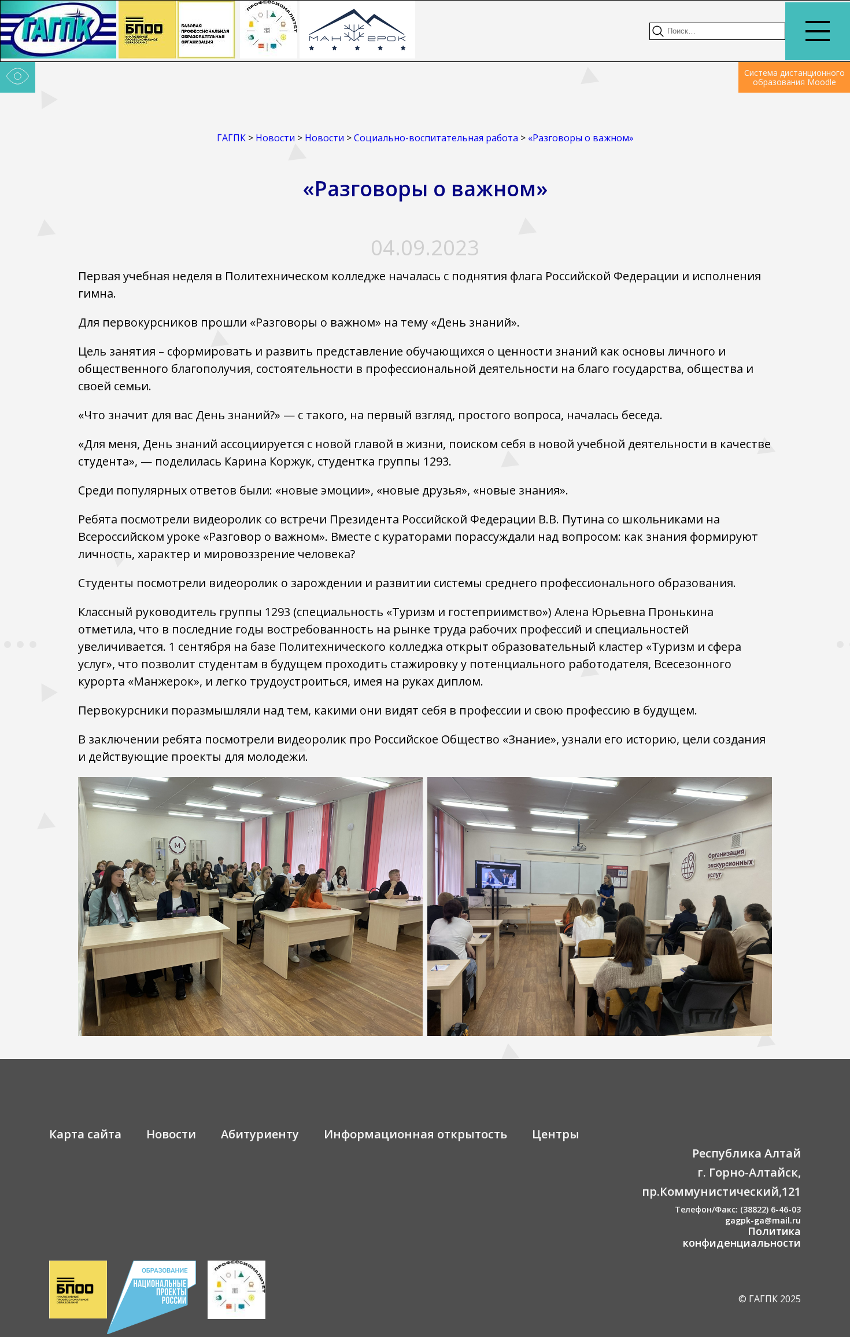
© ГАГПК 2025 (769, 1298)
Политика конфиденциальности (742, 1237)
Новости (171, 1134)
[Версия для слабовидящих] (17, 77)
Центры (555, 1134)
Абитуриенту (260, 1134)
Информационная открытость (415, 1134)
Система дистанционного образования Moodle (794, 77)
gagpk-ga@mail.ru (763, 1220)
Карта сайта (85, 1134)
